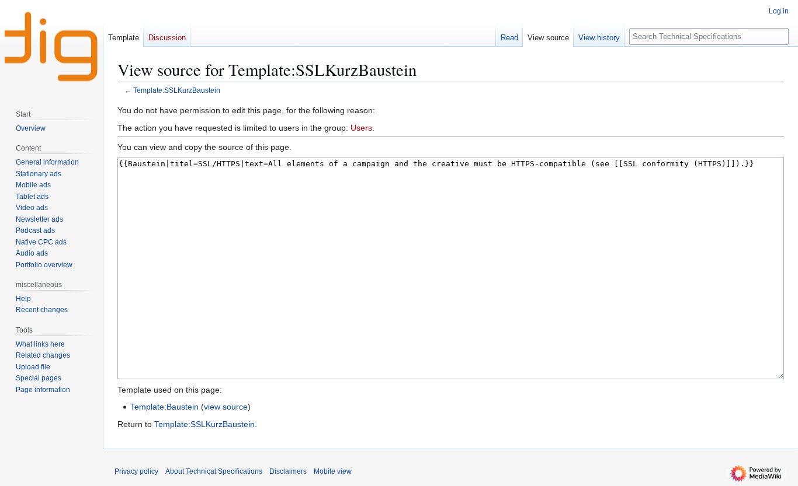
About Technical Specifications (213, 471)
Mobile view (333, 471)
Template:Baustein (164, 406)
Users (361, 127)
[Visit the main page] (51, 46)
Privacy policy (136, 471)
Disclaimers (288, 471)
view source (226, 406)
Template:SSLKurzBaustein (176, 90)
